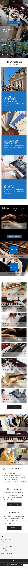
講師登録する (14, 527)
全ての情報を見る (14, 407)
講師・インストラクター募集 (7, 554)
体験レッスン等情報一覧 (14, 236)
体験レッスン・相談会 (7, 215)
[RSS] (13, 560)
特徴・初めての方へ (6, 539)
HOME (2, 536)
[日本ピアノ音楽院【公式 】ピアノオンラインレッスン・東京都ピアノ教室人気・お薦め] (8, 2)
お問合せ (3, 548)
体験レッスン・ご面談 (6, 546)
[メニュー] (25, 2)
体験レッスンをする (14, 504)
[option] (14, 223)
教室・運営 (4, 551)
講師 (2, 544)
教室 (2, 541)
